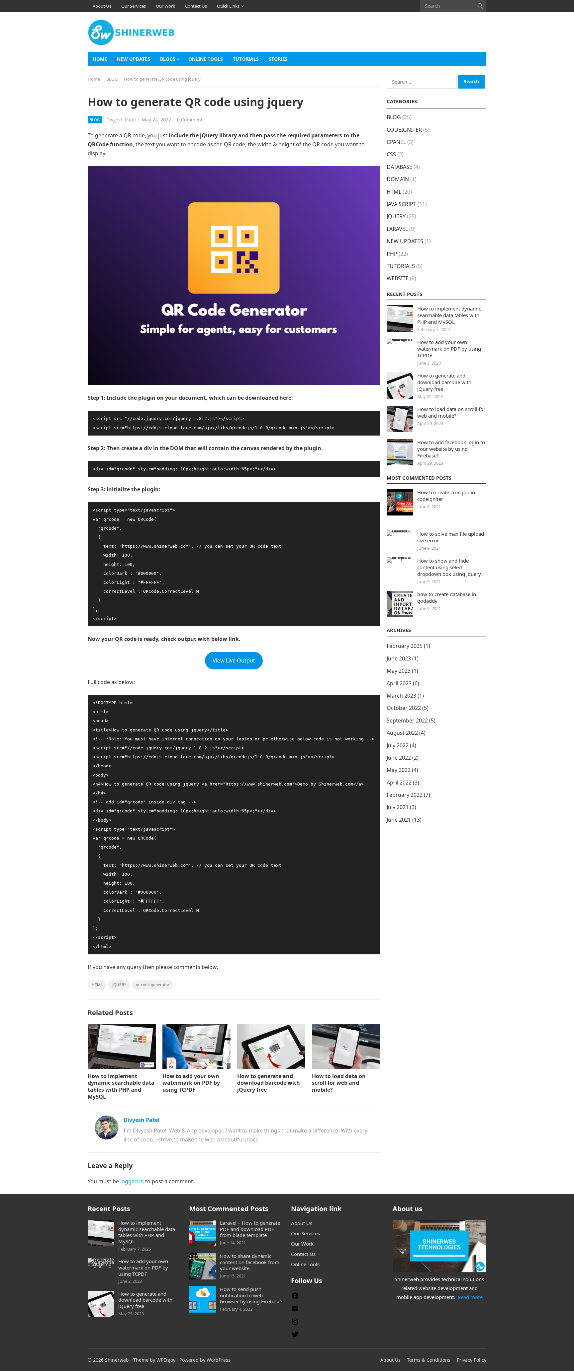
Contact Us (196, 6)
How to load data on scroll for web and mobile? (339, 1083)
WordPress (219, 1360)
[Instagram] (295, 1323)
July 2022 (398, 745)
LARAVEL (397, 229)
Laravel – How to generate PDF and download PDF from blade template (250, 1229)
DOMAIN (398, 179)
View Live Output (234, 660)
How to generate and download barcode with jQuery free (268, 1083)
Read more (470, 1297)
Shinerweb (117, 1360)
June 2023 (399, 658)
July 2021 (398, 807)
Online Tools (205, 59)
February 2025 (405, 646)
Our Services (133, 6)
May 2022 (399, 770)
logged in (132, 1181)
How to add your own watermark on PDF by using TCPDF (191, 1083)
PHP (392, 253)
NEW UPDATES (133, 59)
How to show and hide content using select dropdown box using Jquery (449, 567)
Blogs (167, 59)
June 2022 (399, 757)
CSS (391, 154)
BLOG (112, 79)
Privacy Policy (471, 1360)
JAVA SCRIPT (401, 204)
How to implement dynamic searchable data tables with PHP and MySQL (121, 1086)
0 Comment (190, 119)
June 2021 (399, 819)
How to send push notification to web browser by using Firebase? (251, 1295)
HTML (97, 985)
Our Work (165, 6)
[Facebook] (295, 1297)
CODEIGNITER (404, 129)
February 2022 (405, 794)
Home (100, 59)
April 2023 (399, 683)
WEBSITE (398, 278)
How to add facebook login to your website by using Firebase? (451, 449)
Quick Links (228, 6)
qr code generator (152, 985)
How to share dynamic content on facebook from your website (249, 1262)
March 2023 (401, 695)
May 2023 (399, 670)
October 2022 (404, 708)
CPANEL (396, 142)
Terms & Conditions (428, 1360)
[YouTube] (295, 1310)
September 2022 (407, 720)
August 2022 (402, 732)
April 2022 (399, 782)
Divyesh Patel (121, 119)
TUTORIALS (246, 59)
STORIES (278, 59)
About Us (102, 6)
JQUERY (119, 985)
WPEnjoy (165, 1360)
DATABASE (399, 167)
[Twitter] (295, 1336)
